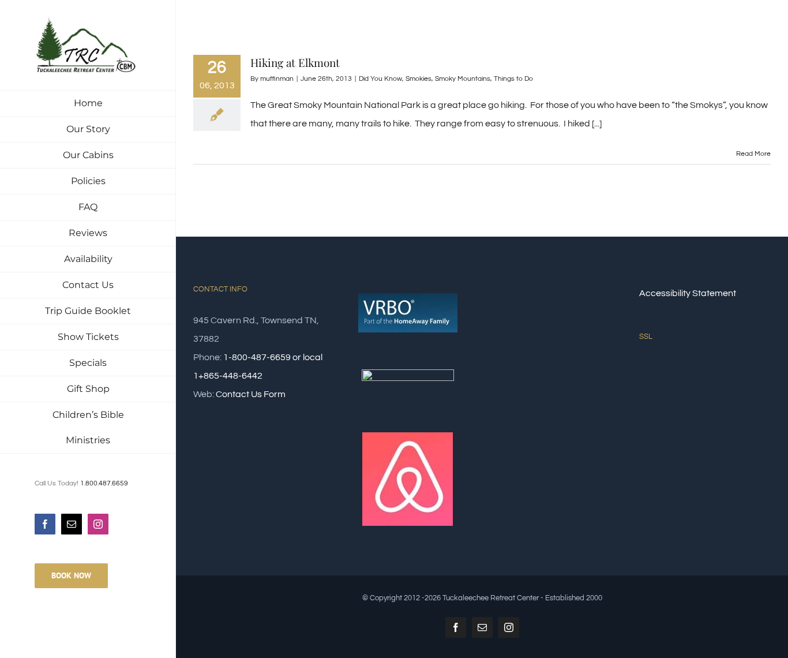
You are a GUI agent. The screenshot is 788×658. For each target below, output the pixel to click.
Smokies (418, 79)
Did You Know (380, 79)
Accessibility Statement (687, 293)
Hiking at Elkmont (295, 62)
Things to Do (513, 79)
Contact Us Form (251, 394)
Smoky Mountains (462, 79)
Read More (753, 154)
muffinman (277, 79)
